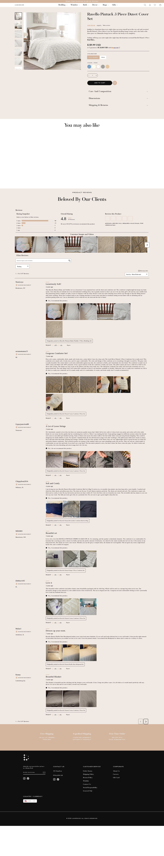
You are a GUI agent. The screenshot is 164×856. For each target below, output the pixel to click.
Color (92, 62)
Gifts (114, 5)
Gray (103, 67)
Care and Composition (100, 92)
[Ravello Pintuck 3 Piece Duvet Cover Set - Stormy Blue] (16, 180)
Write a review (106, 25)
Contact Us (87, 784)
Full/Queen (93, 57)
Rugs (105, 5)
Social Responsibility (90, 787)
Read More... (91, 40)
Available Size (92, 53)
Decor (95, 5)
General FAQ (87, 791)
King (103, 57)
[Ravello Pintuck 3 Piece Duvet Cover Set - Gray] (23, 180)
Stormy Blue (89, 67)
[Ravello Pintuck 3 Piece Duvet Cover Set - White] (21, 180)
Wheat (107, 67)
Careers (116, 774)
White (98, 67)
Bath (85, 5)
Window (74, 5)
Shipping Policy (88, 774)
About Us (116, 771)
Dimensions (94, 99)
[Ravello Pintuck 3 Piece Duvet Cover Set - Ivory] (18, 180)
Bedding (62, 5)
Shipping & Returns (98, 105)
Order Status (87, 771)
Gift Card (116, 777)
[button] (118, 48)
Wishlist (86, 781)
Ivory (94, 67)
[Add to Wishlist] (115, 83)
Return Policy (88, 777)
